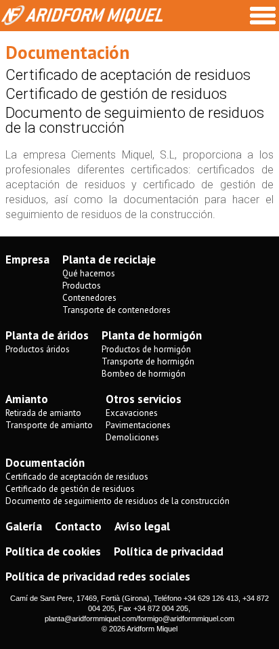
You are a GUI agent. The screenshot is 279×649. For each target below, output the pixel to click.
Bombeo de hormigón (144, 374)
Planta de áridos (47, 335)
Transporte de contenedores (116, 310)
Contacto (78, 526)
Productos (81, 285)
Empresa (27, 259)
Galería (23, 526)
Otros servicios (143, 399)
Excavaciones (132, 413)
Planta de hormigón (152, 335)
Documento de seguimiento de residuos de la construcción (134, 120)
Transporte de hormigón (148, 361)
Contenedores (89, 298)
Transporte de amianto (49, 425)
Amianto (26, 399)
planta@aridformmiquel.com (90, 618)
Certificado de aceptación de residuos (128, 74)
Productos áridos (37, 349)
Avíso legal (142, 526)
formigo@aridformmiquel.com (186, 618)
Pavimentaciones (138, 425)
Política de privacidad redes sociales (97, 576)
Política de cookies (53, 551)
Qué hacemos (88, 273)
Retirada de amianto (43, 413)
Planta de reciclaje (109, 259)
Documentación (45, 462)
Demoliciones (132, 437)
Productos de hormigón (146, 349)
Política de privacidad (168, 551)
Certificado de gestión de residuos (116, 93)
